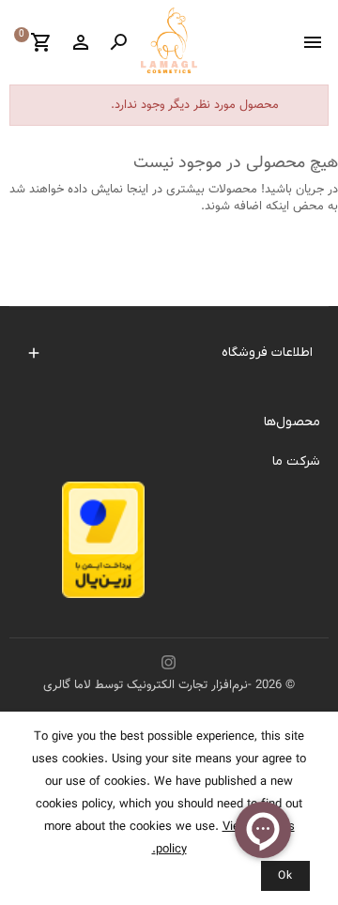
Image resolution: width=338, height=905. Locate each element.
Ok (285, 875)
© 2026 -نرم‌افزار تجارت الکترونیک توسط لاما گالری (169, 685)
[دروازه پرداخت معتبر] (103, 545)
